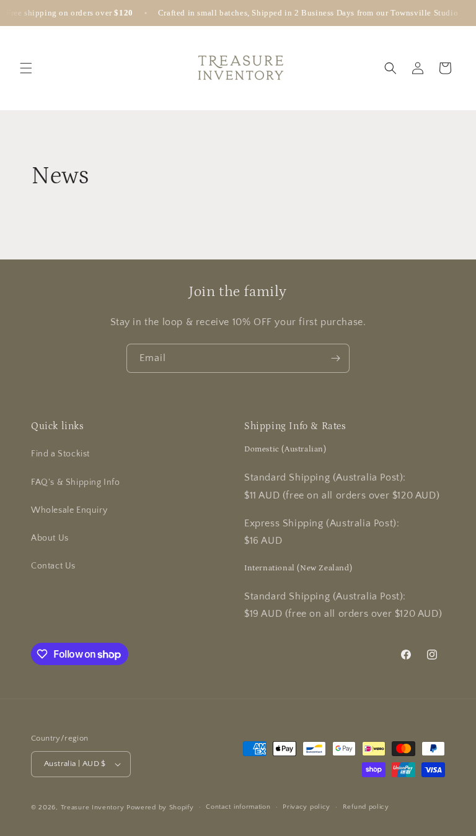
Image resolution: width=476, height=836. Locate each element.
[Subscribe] (335, 358)
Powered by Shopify (160, 807)
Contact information (238, 807)
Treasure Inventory (93, 807)
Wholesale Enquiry (69, 510)
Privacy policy (306, 807)
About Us (50, 538)
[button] (26, 68)
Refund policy (366, 807)
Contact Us (53, 566)
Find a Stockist (60, 454)
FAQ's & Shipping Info (75, 482)
